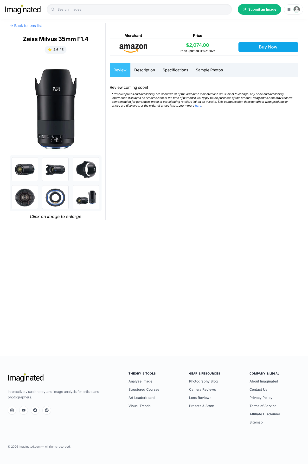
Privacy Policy (261, 398)
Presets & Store (201, 406)
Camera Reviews (202, 389)
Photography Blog (203, 381)
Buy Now (268, 46)
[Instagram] (12, 410)
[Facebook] (35, 410)
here (198, 105)
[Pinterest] (46, 410)
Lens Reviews (200, 398)
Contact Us (258, 389)
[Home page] (23, 9)
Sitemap (256, 422)
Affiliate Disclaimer (265, 414)
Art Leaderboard (141, 398)
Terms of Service (263, 406)
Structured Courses (144, 389)
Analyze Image (140, 381)
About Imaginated (264, 381)
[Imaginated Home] (26, 378)
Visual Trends (139, 406)
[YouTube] (23, 410)
